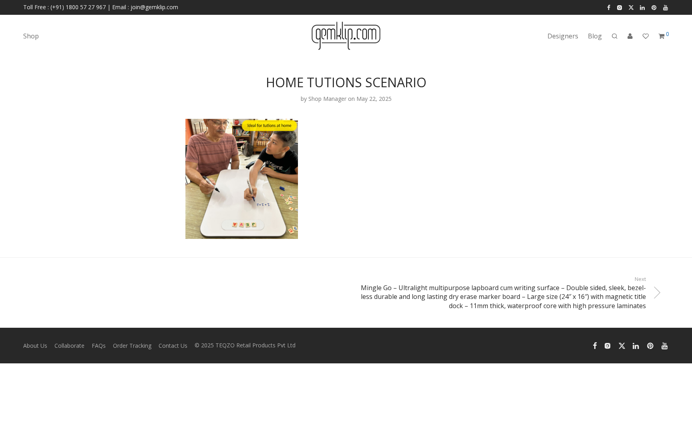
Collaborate (69, 345)
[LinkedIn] (643, 7)
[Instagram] (619, 7)
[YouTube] (666, 7)
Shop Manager (327, 98)
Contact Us (173, 345)
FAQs (99, 345)
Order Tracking (132, 345)
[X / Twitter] (631, 7)
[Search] (615, 36)
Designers (562, 36)
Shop (31, 36)
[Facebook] (608, 7)
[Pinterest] (654, 7)
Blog (595, 36)
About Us (35, 345)
